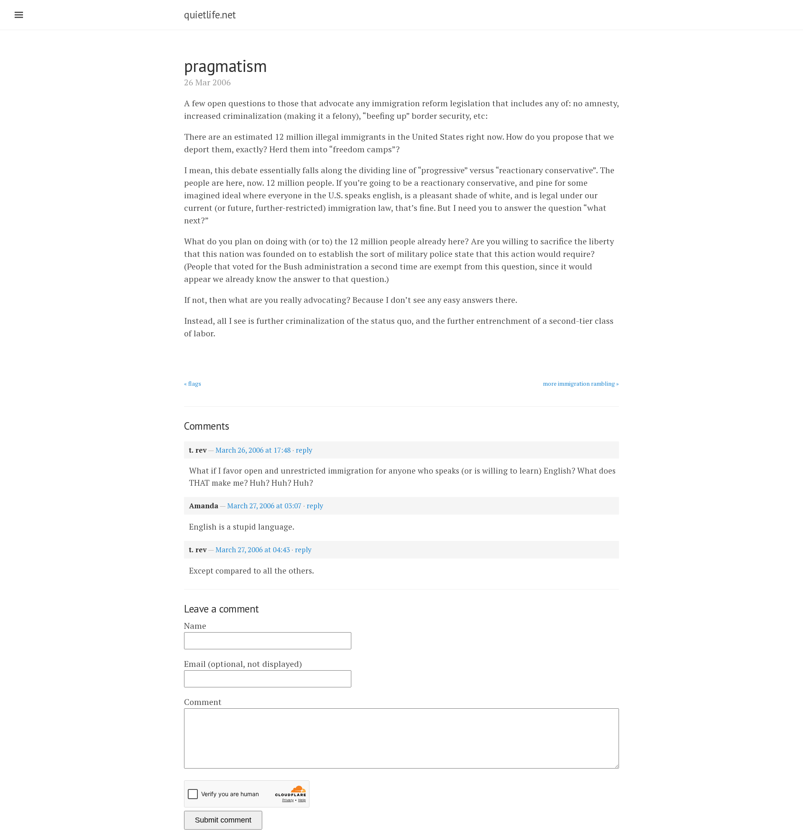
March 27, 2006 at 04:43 (252, 549)
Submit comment (223, 820)
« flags (192, 383)
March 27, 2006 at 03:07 (264, 505)
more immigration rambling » (581, 383)
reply (304, 450)
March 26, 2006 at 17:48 (253, 450)
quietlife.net (210, 14)
